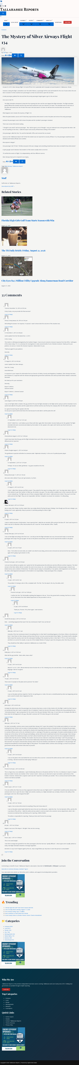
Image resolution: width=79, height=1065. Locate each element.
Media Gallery (9, 936)
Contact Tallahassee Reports (13, 1021)
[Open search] (3, 13)
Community (39, 20)
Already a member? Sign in (21, 869)
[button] (26, 20)
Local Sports (9, 1008)
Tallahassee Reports (14, 1062)
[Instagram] (5, 6)
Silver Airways (8, 166)
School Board (9, 940)
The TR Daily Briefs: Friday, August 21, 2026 (23, 250)
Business (23, 20)
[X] (3, 6)
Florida (8, 930)
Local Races (14, 22)
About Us (48, 20)
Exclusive (4, 29)
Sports (31, 20)
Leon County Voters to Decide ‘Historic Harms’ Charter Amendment (24, 915)
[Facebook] (0, 6)
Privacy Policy (9, 1025)
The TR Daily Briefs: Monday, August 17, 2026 (18, 909)
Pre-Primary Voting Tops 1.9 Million (15, 911)
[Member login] (1, 16)
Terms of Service (10, 1023)
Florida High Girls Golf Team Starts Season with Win (28, 220)
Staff (4, 52)
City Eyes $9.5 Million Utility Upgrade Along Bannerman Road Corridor (37, 280)
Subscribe (67, 22)
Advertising (58, 22)
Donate (8, 1019)
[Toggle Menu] (6, 24)
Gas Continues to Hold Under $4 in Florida (17, 913)
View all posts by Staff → (8, 186)
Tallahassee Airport (17, 166)
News (5, 20)
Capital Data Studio (32, 1062)
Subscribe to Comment (8, 869)
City (7, 932)
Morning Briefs (10, 934)
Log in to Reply (9, 314)
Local (7, 928)
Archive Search (9, 1017)
